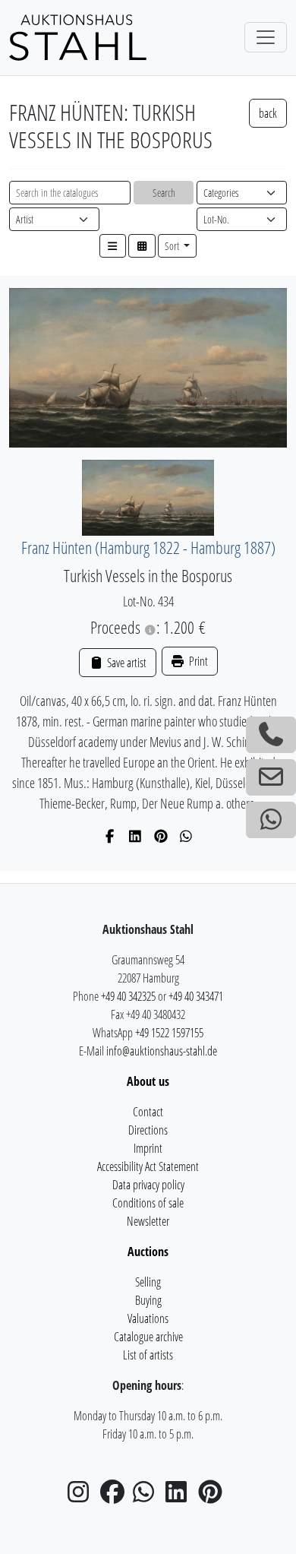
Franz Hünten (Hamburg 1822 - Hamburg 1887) (148, 547)
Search (164, 192)
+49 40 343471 (195, 996)
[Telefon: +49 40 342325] (271, 735)
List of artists (148, 1355)
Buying (148, 1300)
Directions (148, 1130)
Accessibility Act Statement (148, 1166)
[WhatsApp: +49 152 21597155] (271, 820)
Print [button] (197, 661)
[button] (113, 246)
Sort (173, 246)
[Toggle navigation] (265, 37)
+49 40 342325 (128, 996)
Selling (148, 1282)
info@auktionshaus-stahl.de (161, 1051)
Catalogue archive (148, 1336)
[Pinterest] (161, 836)
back (268, 113)
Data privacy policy (148, 1184)
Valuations (148, 1318)
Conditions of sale (148, 1203)
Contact (148, 1111)
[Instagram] (83, 1496)
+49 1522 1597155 (169, 1032)
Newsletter (148, 1221)
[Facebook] (110, 836)
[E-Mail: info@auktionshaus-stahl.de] (271, 777)
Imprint (148, 1148)
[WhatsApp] (186, 836)
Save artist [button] (125, 662)
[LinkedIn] (135, 836)
